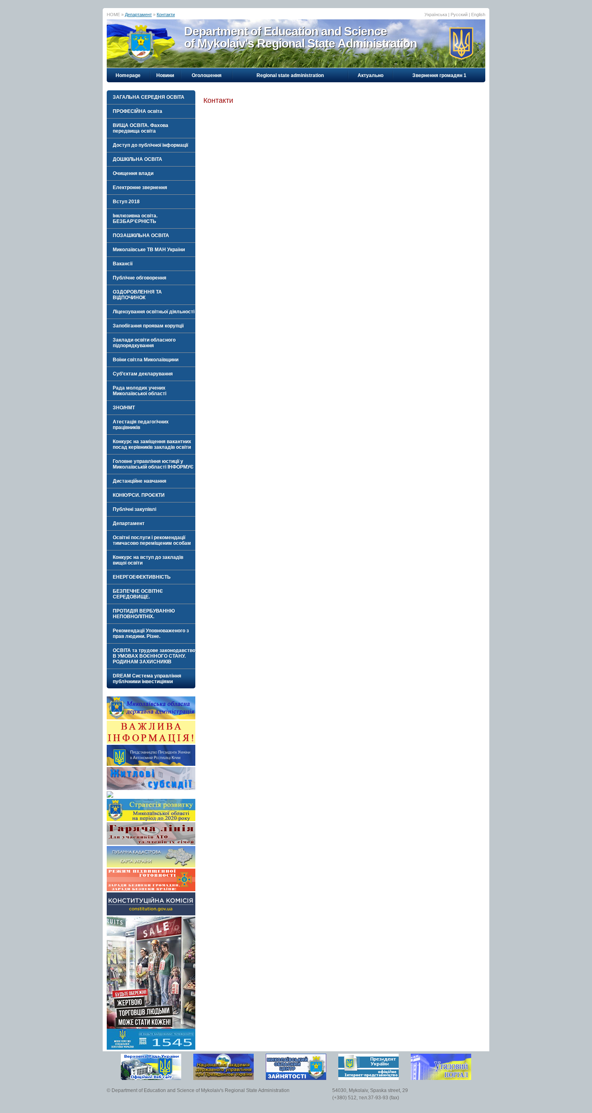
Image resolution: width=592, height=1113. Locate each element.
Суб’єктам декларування (143, 374)
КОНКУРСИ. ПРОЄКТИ (139, 495)
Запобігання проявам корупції (148, 326)
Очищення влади (133, 173)
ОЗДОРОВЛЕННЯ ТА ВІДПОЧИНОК (137, 294)
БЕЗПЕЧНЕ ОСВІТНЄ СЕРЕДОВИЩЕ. (138, 594)
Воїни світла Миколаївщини (145, 360)
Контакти (166, 14)
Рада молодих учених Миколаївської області (139, 390)
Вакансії (122, 264)
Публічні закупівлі (134, 509)
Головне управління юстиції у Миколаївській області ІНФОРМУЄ (153, 464)
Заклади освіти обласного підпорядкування (144, 342)
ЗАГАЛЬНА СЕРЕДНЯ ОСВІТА (148, 97)
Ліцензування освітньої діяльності (154, 312)
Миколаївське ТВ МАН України (149, 249)
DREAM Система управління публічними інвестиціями (147, 678)
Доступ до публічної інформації (150, 145)
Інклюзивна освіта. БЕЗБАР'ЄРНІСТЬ (135, 218)
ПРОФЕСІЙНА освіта (137, 111)
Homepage (128, 75)
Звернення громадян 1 (439, 75)
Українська (435, 14)
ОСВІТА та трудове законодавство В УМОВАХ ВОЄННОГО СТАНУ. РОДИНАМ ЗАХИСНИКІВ (154, 656)
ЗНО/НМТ (124, 408)
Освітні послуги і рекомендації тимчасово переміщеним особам (152, 540)
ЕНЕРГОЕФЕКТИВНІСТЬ (142, 577)
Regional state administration (290, 75)
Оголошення (206, 75)
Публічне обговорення (139, 278)
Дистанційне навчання (139, 481)
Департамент (138, 14)
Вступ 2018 (126, 201)
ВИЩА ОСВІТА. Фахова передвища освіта (140, 128)
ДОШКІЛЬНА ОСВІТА (137, 159)
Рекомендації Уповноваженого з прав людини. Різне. (151, 633)
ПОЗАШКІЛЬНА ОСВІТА (141, 235)
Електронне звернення (140, 187)
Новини (165, 75)
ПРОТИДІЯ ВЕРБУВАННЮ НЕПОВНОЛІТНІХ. (144, 613)
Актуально (370, 75)
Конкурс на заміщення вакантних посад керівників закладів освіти (152, 444)
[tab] (151, 97)
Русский (459, 14)
